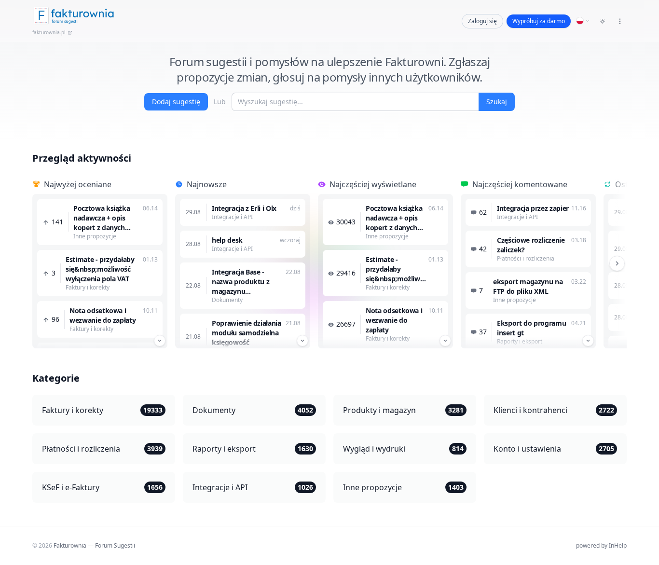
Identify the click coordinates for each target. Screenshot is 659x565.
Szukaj (496, 101)
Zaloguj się (482, 21)
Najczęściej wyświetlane (373, 184)
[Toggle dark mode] (602, 21)
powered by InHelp (601, 545)
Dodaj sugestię (176, 101)
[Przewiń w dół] (159, 340)
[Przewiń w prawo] (617, 263)
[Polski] (583, 20)
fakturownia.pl (49, 32)
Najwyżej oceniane (77, 184)
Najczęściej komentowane (519, 184)
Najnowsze (207, 184)
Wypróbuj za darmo (538, 21)
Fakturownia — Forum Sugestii (94, 545)
